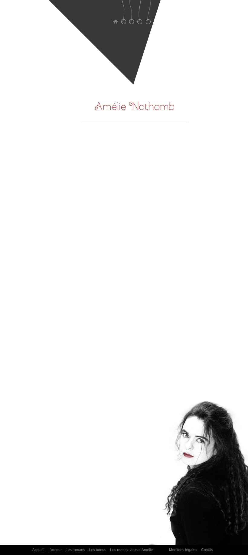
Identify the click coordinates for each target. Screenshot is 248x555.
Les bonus (139, 16)
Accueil (115, 16)
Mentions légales (183, 550)
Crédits (207, 550)
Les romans (131, 16)
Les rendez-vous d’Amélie (148, 16)
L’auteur (123, 16)
